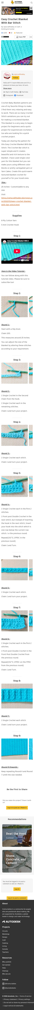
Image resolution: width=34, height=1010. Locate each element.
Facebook (20, 95)
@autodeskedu (10, 988)
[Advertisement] (17, 11)
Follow (15, 78)
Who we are (6, 974)
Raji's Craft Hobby (12, 92)
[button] (2, 3)
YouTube (25, 92)
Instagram (9, 95)
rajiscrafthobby (8, 27)
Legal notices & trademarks (13, 1006)
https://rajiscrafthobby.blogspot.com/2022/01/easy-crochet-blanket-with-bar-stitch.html (16, 201)
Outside (5, 949)
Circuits (5, 931)
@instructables (10, 984)
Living (4, 946)
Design (4, 937)
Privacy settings (24, 999)
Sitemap (5, 971)
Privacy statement (10, 999)
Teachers (5, 952)
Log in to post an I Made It (17, 808)
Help (4, 968)
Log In (17, 889)
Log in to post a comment (17, 898)
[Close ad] (31, 8)
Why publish (6, 962)
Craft (18, 27)
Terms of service (25, 996)
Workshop (5, 934)
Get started (6, 965)
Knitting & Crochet (7, 29)
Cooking (5, 943)
